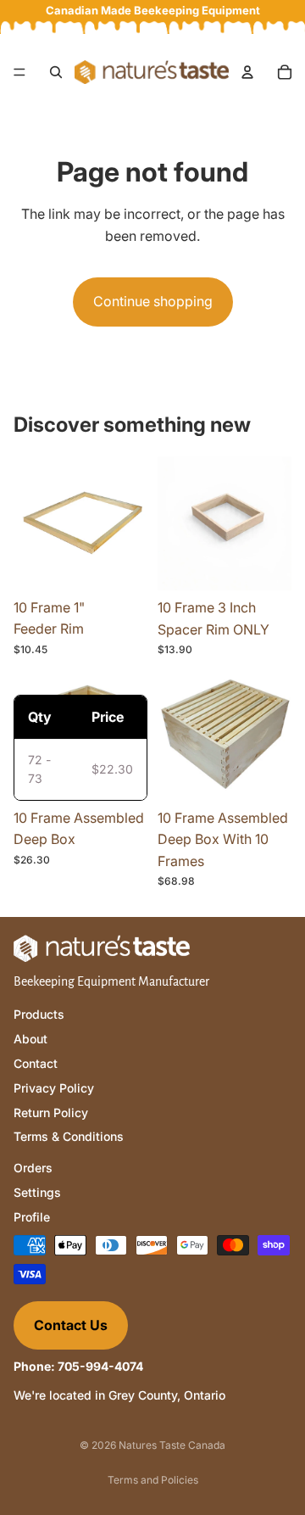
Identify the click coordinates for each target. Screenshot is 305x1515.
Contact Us (71, 1324)
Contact (36, 1063)
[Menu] (19, 72)
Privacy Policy (54, 1087)
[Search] (56, 72)
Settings (37, 1192)
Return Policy (51, 1111)
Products (39, 1014)
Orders (33, 1167)
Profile (32, 1216)
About (30, 1038)
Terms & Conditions (69, 1136)
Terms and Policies (153, 1479)
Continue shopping (153, 301)
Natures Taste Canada (172, 1445)
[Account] (247, 72)
